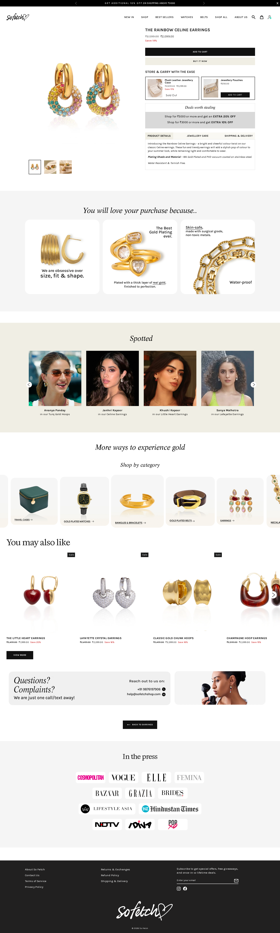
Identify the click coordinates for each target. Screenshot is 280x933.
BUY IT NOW (200, 61)
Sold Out (171, 95)
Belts (204, 17)
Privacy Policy (34, 886)
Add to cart (235, 95)
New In (129, 17)
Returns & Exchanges (115, 869)
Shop (144, 17)
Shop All (221, 17)
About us (241, 17)
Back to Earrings (142, 724)
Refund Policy (110, 875)
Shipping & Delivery (114, 881)
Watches (187, 17)
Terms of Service (36, 881)
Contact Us (32, 875)
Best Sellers (164, 17)
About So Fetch (35, 869)
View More (19, 655)
